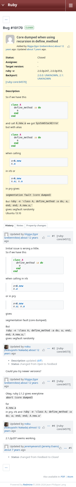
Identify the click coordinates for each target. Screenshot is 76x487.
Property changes (36, 225)
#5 (70, 448)
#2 (53, 348)
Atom (70, 476)
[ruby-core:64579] (64, 427)
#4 (53, 425)
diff (39, 360)
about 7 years (34, 49)
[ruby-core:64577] (64, 382)
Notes (20, 225)
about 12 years (29, 237)
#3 (53, 381)
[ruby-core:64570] (16, 82)
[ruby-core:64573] (64, 350)
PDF (63, 476)
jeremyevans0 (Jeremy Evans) (41, 446)
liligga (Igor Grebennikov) (40, 46)
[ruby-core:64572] (64, 237)
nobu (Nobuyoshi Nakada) (17, 348)
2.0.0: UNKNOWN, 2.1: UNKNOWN (50, 77)
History (9, 225)
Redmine (28, 484)
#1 (53, 236)
